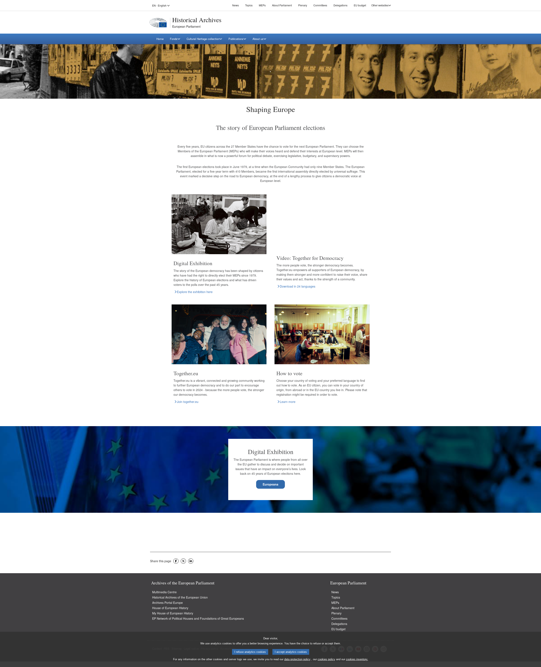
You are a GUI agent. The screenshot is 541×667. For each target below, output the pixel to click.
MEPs (262, 5)
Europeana (270, 484)
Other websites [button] (379, 5)
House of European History (170, 608)
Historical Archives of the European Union (180, 597)
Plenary (302, 5)
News (235, 5)
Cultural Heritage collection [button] (203, 39)
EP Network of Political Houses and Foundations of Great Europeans (198, 618)
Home (160, 39)
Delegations (340, 5)
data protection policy (297, 659)
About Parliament (282, 5)
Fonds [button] (174, 39)
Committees (320, 5)
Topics (249, 5)
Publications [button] (235, 39)
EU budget (360, 5)
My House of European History (172, 613)
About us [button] (258, 39)
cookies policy (326, 659)
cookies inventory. (357, 659)
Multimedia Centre (164, 592)
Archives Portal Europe (167, 602)
